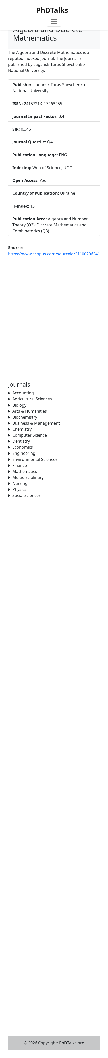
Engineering (23, 453)
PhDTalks (52, 10)
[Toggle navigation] (54, 22)
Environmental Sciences (35, 459)
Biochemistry (24, 417)
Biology (19, 405)
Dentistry (21, 441)
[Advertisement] (54, 552)
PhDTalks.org (71, 1043)
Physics (19, 489)
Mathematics (24, 471)
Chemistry (22, 429)
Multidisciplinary (28, 477)
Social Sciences (26, 495)
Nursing (20, 483)
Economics (22, 447)
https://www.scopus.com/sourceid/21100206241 (54, 254)
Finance (19, 465)
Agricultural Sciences (32, 399)
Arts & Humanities (29, 411)
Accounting (23, 393)
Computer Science (29, 435)
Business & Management (36, 423)
